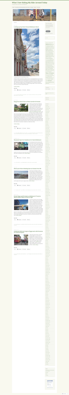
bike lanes (50, 45)
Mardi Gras (47, 68)
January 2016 (47, 231)
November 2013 (48, 269)
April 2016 (47, 227)
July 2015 (47, 240)
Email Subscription (49, 23)
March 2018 (47, 202)
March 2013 (47, 281)
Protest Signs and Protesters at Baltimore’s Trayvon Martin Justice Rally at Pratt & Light (27, 197)
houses (48, 61)
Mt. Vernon (50, 71)
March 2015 (47, 246)
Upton (27, 133)
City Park (51, 51)
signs (19, 224)
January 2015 (47, 249)
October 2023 (47, 118)
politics (25, 94)
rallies (25, 133)
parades (52, 74)
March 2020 (47, 172)
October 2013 (47, 271)
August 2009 (47, 343)
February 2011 (48, 317)
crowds (17, 253)
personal (52, 75)
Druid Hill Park (50, 54)
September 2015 (48, 237)
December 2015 (48, 233)
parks (46, 75)
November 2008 (48, 356)
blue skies (49, 48)
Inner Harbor (33, 94)
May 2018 (47, 199)
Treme (48, 79)
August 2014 (47, 256)
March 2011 (47, 316)
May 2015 (47, 243)
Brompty (32, 7)
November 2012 (48, 287)
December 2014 (48, 250)
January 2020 (47, 175)
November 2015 (48, 234)
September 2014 (48, 255)
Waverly (47, 82)
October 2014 (47, 253)
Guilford (48, 59)
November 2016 (48, 217)
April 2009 (47, 349)
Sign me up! (48, 31)
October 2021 (47, 150)
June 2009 (47, 346)
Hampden (49, 60)
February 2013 (48, 282)
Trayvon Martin (40, 224)
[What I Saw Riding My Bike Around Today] (34, 15)
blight (47, 48)
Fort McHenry (49, 57)
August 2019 (47, 182)
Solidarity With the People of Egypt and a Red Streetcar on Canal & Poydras (28, 232)
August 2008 (47, 361)
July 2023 (47, 121)
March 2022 (47, 143)
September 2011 (48, 307)
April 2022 (47, 141)
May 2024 (47, 115)
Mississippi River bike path (49, 70)
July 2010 (47, 327)
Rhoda (35, 7)
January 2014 (47, 266)
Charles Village (48, 51)
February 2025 (48, 111)
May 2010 (47, 330)
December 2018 (48, 192)
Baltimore (26, 162)
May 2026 (47, 105)
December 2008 (48, 355)
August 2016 (47, 221)
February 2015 (48, 247)
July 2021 (47, 153)
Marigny (51, 68)
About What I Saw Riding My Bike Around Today (22, 7)
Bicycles (48, 384)
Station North (50, 77)
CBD (28, 253)
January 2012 (47, 301)
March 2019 (47, 188)
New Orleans (35, 253)
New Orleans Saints (48, 74)
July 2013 (47, 275)
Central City (50, 50)
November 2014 (48, 252)
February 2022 (48, 144)
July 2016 (47, 223)
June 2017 (47, 211)
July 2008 (47, 362)
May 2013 (47, 278)
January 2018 (47, 204)
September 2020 (48, 163)
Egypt (30, 253)
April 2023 (47, 124)
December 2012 (48, 285)
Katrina (47, 64)
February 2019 (48, 189)
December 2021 (48, 147)
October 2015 (47, 236)
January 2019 (47, 191)
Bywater (47, 49)
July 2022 (47, 137)
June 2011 (47, 311)
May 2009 (47, 348)
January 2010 (47, 336)
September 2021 (48, 151)
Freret (46, 59)
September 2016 (48, 220)
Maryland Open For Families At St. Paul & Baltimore (27, 140)
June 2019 (47, 185)
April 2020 (47, 170)
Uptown (49, 80)
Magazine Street (50, 67)
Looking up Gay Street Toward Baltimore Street (26, 27)
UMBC (46, 80)
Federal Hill (48, 56)
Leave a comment (20, 95)
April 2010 (47, 332)
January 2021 (47, 159)
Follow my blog (50, 386)
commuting (50, 52)
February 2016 (48, 230)
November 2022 (48, 131)
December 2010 (48, 320)
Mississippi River (51, 69)
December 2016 (48, 215)
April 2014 (47, 262)
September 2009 (48, 342)
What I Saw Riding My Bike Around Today (29, 3)
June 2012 (47, 294)
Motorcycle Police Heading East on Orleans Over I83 (27, 168)
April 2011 (47, 314)
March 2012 (47, 298)
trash (53, 77)
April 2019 (47, 186)
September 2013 (48, 272)
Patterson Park (49, 75)
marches (36, 94)
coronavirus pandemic (19, 94)
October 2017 (47, 205)
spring (50, 76)
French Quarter (49, 58)
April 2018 (47, 201)
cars (52, 49)
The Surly (38, 7)
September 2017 (48, 207)
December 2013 (48, 268)
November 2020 (48, 160)
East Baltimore (48, 55)
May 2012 (47, 295)
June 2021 (47, 154)
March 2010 (47, 333)
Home (13, 7)
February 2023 (48, 127)
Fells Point (26, 224)
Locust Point (47, 66)
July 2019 (47, 183)
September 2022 (48, 134)
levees (51, 65)
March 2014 (47, 263)
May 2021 (47, 156)
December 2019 (48, 176)
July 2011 (47, 310)
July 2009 (47, 345)
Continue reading (17, 86)
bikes (17, 162)
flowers (47, 57)
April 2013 (47, 279)
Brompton (52, 48)
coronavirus (30, 94)
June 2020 (47, 167)
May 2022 (47, 140)
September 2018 (48, 195)
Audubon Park (51, 42)
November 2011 (48, 304)
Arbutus (47, 42)
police (23, 94)
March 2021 (47, 157)
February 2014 (48, 265)
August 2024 (47, 112)
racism (35, 224)
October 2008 (47, 358)
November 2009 (48, 339)
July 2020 (47, 166)
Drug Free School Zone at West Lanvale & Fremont (27, 101)
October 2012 (47, 288)
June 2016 (47, 224)
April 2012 (47, 297)
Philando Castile (18, 133)
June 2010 (47, 329)
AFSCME (23, 162)
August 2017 (47, 208)
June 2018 (47, 198)
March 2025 (47, 109)
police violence (23, 133)
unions (31, 162)
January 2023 (47, 128)
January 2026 (47, 106)
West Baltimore (30, 133)
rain (48, 76)
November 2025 (48, 108)
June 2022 (47, 138)
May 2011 (47, 313)
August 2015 (47, 239)
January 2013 (47, 284)
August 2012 (47, 291)
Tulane (51, 79)
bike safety (51, 46)
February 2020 (48, 173)
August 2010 (47, 326)
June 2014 (47, 259)
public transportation (23, 253)
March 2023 (47, 125)
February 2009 (48, 352)
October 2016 (47, 218)
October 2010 (47, 323)
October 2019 (47, 179)
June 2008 (47, 364)
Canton (50, 49)
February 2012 (48, 300)
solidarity (37, 241)
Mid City (47, 69)
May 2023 (47, 122)
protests (39, 94)
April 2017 (47, 214)
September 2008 (48, 359)
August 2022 (47, 135)
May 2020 (47, 169)
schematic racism (18, 119)
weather (50, 82)
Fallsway (52, 55)
